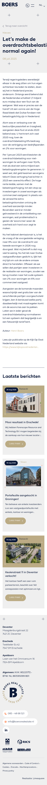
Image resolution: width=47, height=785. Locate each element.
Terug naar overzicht (16, 26)
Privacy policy (8, 771)
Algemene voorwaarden (13, 764)
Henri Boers (17, 331)
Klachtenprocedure (28, 767)
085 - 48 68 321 (16, 713)
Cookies (6, 767)
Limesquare (38, 779)
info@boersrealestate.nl (21, 722)
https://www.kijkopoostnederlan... (21, 347)
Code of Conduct (32, 764)
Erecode (14, 767)
